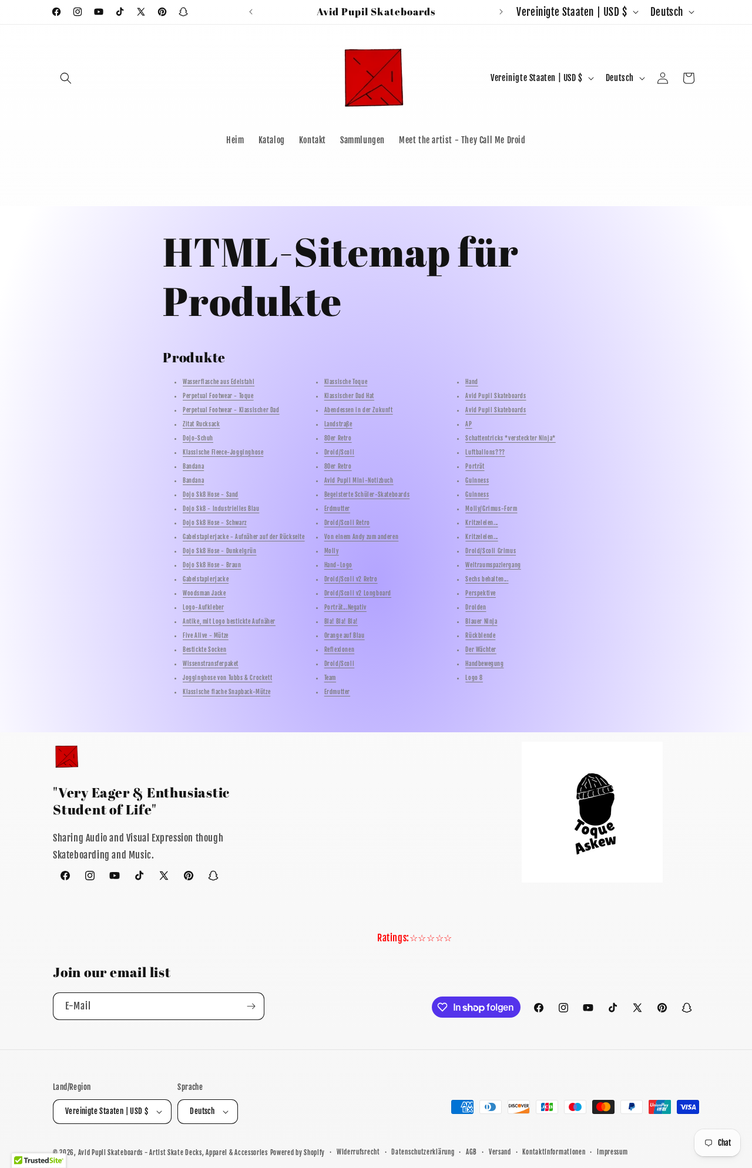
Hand (471, 382)
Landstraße (338, 424)
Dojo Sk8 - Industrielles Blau (221, 509)
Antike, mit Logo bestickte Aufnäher (229, 621)
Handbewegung (484, 664)
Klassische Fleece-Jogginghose (223, 452)
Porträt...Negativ (345, 607)
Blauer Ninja (481, 621)
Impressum (612, 1152)
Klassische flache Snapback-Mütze (226, 692)
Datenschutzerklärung (422, 1152)
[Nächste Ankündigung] (501, 12)
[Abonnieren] (251, 1006)
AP (468, 424)
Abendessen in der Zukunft (358, 410)
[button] (66, 78)
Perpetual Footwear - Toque (218, 396)
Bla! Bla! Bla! (341, 621)
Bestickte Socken (205, 650)
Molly (331, 551)
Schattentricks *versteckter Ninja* (510, 438)
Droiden (475, 607)
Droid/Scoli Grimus (490, 551)
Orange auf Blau (344, 635)
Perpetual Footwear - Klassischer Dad (231, 410)
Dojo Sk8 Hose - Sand (211, 495)
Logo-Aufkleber (203, 607)
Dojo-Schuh (198, 438)
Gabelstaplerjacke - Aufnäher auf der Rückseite (244, 537)
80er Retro (338, 438)
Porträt (474, 466)
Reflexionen (339, 650)
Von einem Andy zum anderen (361, 537)
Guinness (477, 480)
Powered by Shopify (297, 1153)
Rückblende (480, 635)
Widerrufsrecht (358, 1152)
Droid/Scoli (339, 452)
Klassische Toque (346, 382)
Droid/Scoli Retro (347, 523)
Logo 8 (474, 678)
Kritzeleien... (481, 523)
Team (330, 678)
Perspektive (480, 593)
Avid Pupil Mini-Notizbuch (359, 480)
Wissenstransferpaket (211, 664)
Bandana (193, 466)
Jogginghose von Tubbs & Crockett (227, 678)
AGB (471, 1152)
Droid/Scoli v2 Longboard (357, 593)
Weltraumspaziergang (493, 565)
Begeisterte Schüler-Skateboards (367, 495)
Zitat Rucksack (201, 424)
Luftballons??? (485, 452)
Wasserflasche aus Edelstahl (218, 382)
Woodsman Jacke (204, 593)
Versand (500, 1152)
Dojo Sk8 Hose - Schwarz (215, 523)
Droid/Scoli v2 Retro (351, 579)
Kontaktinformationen (553, 1152)
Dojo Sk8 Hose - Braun (212, 565)
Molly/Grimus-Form (491, 509)
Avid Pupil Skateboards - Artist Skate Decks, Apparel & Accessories (173, 1153)
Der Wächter (480, 650)
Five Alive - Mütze (206, 635)
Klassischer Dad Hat (349, 396)
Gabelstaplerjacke (206, 579)
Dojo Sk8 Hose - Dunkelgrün (220, 551)
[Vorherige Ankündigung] (251, 12)
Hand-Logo (338, 565)
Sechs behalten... (486, 579)
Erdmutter (337, 509)
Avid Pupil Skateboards (495, 396)
